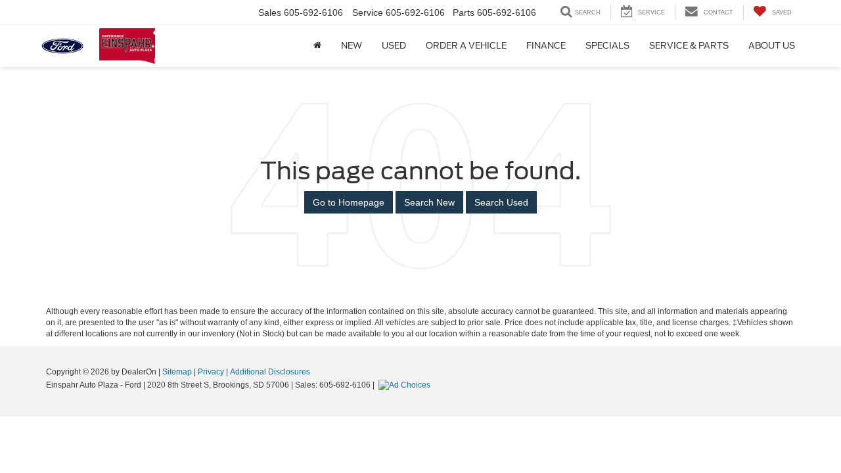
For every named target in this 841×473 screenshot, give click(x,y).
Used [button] (394, 46)
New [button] (351, 46)
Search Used (501, 202)
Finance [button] (546, 46)
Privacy (211, 371)
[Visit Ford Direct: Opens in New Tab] (406, 385)
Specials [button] (607, 46)
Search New (429, 202)
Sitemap (177, 371)
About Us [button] (771, 46)
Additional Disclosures (270, 371)
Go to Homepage (348, 202)
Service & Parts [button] (689, 46)
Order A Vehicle (466, 46)
